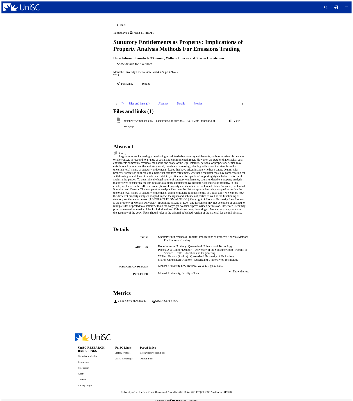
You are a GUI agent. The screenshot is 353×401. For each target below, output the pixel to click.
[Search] (325, 7)
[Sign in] (336, 7)
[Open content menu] (346, 7)
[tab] (139, 103)
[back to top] (122, 103)
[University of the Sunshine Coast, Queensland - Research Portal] (21, 7)
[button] (235, 121)
